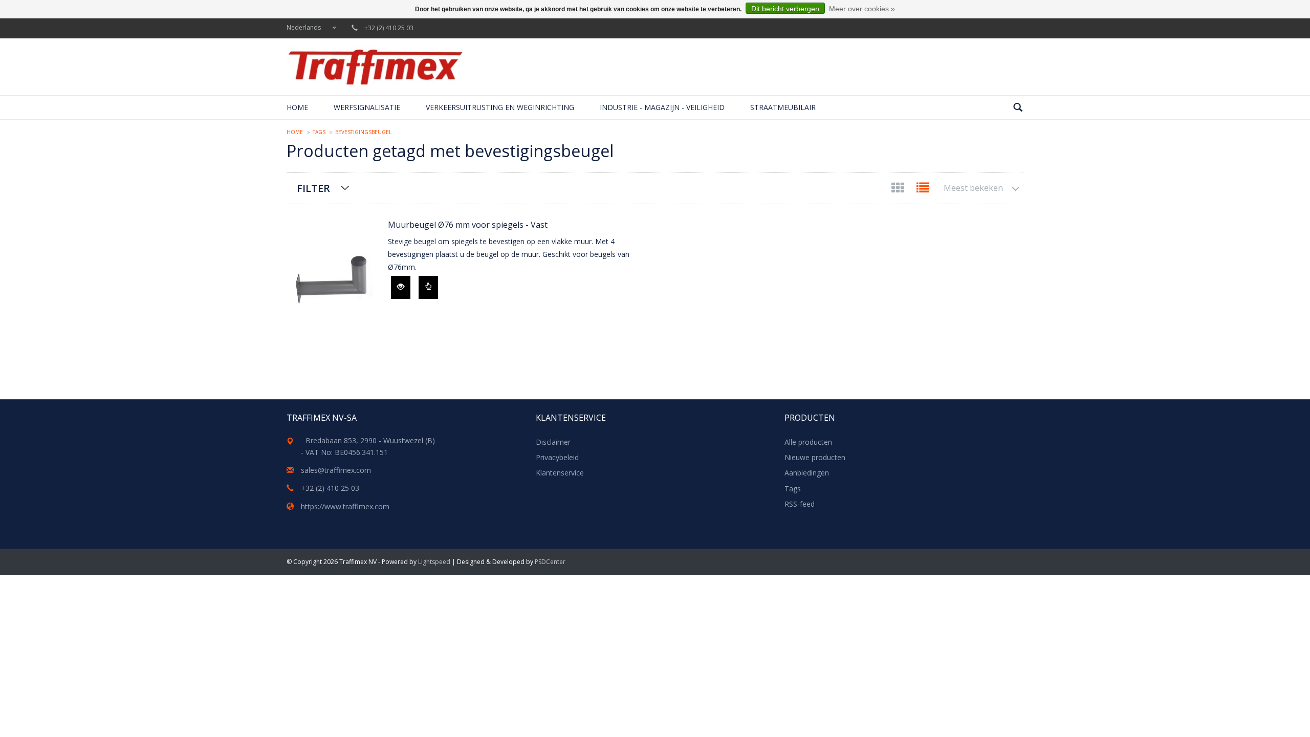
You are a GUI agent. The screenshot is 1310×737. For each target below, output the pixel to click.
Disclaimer (553, 442)
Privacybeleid (557, 457)
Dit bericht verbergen (785, 9)
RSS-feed (799, 504)
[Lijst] (922, 189)
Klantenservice (560, 473)
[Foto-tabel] (898, 189)
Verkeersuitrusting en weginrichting (500, 107)
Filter (313, 188)
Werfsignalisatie (367, 107)
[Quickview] (400, 287)
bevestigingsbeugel (363, 132)
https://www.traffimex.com (345, 506)
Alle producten (808, 442)
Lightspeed (434, 561)
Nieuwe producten (814, 457)
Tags (319, 132)
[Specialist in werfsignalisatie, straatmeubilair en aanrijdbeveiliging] (375, 67)
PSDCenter (550, 561)
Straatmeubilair (783, 107)
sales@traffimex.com (336, 470)
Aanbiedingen (806, 473)
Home (297, 107)
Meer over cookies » (862, 9)
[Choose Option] (428, 287)
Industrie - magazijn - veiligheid (662, 107)
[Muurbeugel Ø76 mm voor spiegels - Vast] (332, 281)
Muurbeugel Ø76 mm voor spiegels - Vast (468, 225)
